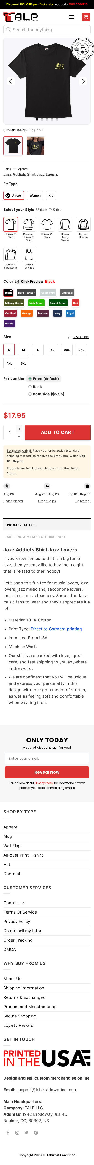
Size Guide (81, 337)
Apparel (23, 169)
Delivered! (83, 501)
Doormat (12, 873)
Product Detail (21, 525)
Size (46, 336)
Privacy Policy (44, 783)
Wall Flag (12, 845)
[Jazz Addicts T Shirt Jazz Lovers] (35, 145)
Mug (7, 836)
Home (7, 169)
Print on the (13, 378)
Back (37, 386)
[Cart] (86, 17)
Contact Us (14, 902)
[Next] (83, 81)
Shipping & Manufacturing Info (36, 537)
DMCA (9, 949)
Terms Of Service (20, 912)
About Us (12, 978)
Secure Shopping (19, 1016)
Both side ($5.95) (49, 394)
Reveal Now (47, 772)
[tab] (47, 524)
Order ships (47, 501)
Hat (6, 864)
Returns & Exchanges (24, 997)
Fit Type (10, 183)
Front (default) (46, 378)
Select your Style (18, 209)
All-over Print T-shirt (23, 855)
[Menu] (72, 17)
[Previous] (11, 81)
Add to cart (58, 432)
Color (23, 281)
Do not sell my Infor (22, 930)
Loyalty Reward (18, 1025)
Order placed (13, 501)
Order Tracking (18, 940)
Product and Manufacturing (30, 1006)
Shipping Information (23, 988)
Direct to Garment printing (56, 629)
